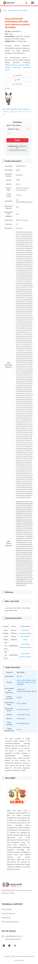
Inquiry (17, 140)
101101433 (20, 682)
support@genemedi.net (13, 936)
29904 (18, 180)
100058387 (20, 684)
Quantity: (8, 133)
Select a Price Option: (13, 125)
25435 (34, 680)
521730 (32, 682)
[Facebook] (4, 946)
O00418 (19, 697)
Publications (6, 918)
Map (8, 88)
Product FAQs (7, 909)
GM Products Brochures (10, 922)
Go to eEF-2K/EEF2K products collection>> (17, 109)
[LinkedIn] (9, 946)
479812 (27, 682)
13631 (24, 680)
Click (6, 608)
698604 (28, 680)
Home (4, 10)
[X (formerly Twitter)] (15, 946)
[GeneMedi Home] (19, 885)
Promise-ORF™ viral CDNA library (17, 10)
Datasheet (18, 75)
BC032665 (19, 175)
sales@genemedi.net (13, 939)
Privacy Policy (19, 960)
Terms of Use (18, 84)
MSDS (18, 79)
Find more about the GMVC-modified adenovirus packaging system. (17, 67)
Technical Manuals (8, 913)
